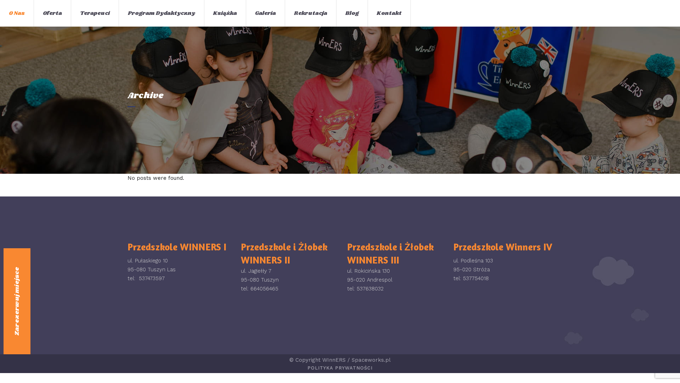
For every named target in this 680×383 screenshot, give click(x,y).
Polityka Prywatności (340, 368)
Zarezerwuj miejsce (17, 301)
